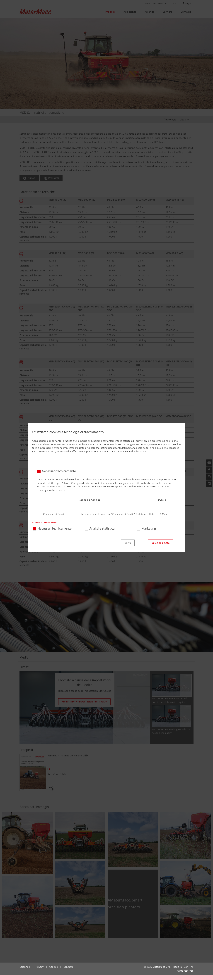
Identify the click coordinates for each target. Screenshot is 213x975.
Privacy (40, 966)
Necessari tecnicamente (59, 471)
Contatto (68, 966)
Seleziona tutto (161, 542)
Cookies (53, 966)
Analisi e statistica (102, 528)
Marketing (149, 528)
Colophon (24, 966)
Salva (128, 542)
